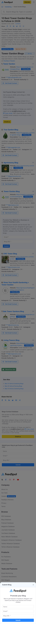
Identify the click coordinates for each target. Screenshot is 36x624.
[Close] (33, 585)
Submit (18, 620)
